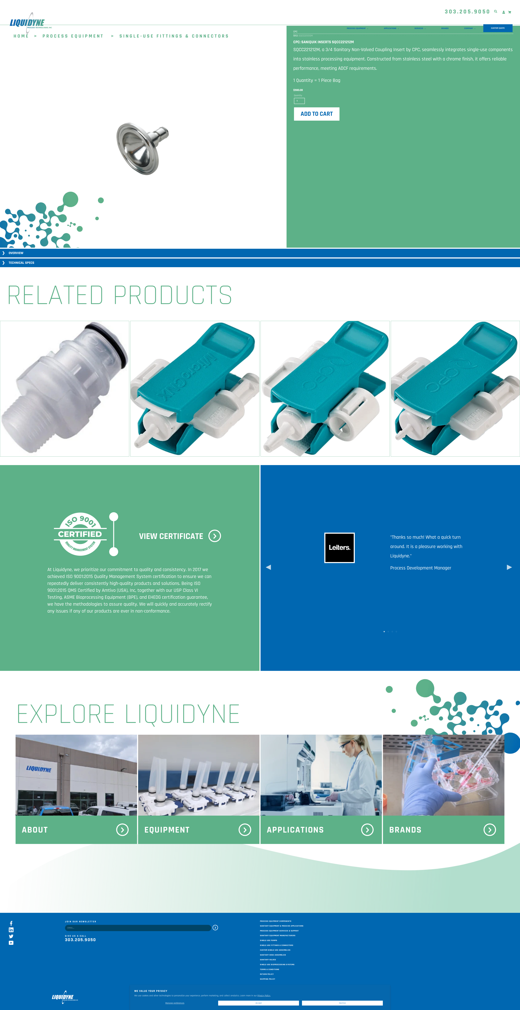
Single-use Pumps (268, 940)
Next (508, 568)
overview (16, 253)
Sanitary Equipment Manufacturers (277, 935)
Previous (267, 568)
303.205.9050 (468, 11)
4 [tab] (396, 631)
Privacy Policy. (264, 995)
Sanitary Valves (268, 959)
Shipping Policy (267, 979)
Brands (405, 830)
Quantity (298, 95)
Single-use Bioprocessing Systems (277, 964)
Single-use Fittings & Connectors (276, 945)
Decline (342, 1003)
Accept (259, 1003)
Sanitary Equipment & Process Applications (281, 925)
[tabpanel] (142, 149)
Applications (295, 830)
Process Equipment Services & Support (279, 930)
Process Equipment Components (275, 921)
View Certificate (171, 536)
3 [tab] (392, 631)
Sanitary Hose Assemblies (273, 954)
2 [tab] (388, 631)
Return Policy (267, 974)
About (35, 830)
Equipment (167, 830)
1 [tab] (384, 631)
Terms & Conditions (269, 969)
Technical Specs (21, 263)
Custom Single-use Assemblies (275, 950)
